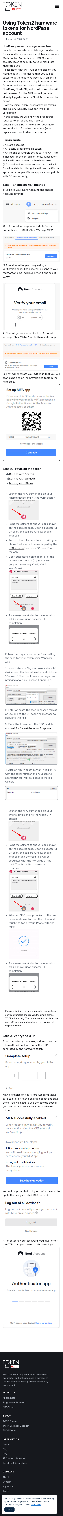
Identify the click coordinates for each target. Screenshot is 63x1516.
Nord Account (30, 189)
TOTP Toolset (10, 1421)
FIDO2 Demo (9, 1430)
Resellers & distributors (15, 1463)
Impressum (8, 1486)
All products (9, 1398)
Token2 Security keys (20, 108)
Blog (5, 1449)
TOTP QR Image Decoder (16, 1425)
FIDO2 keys (8, 1407)
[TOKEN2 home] (12, 6)
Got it (9, 1510)
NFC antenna (16, 548)
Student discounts (15, 1458)
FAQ (5, 1453)
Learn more (36, 1504)
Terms (6, 1491)
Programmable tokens (14, 1402)
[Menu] (57, 6)
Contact (7, 1481)
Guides (6, 1444)
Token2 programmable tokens (38, 105)
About (6, 1477)
